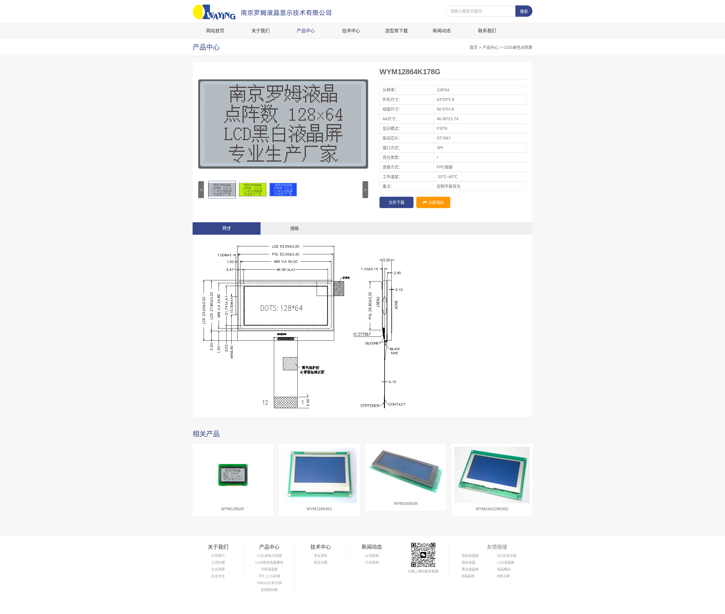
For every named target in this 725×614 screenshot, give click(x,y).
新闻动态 (442, 30)
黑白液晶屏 (470, 569)
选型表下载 (396, 30)
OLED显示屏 (507, 556)
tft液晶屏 (468, 576)
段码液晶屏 (470, 556)
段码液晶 (468, 563)
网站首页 (215, 30)
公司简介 (218, 556)
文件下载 (396, 202)
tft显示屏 (503, 576)
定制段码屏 (269, 590)
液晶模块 (504, 569)
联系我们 (487, 30)
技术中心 (351, 30)
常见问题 (320, 563)
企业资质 (218, 569)
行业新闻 (372, 563)
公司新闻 (372, 556)
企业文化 (218, 576)
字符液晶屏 (269, 569)
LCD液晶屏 (505, 563)
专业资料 (320, 556)
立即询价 (436, 202)
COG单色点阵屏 (518, 47)
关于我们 (260, 30)
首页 (473, 47)
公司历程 (218, 563)
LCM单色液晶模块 (269, 563)
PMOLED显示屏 (269, 583)
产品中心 (306, 30)
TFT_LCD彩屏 (269, 576)
